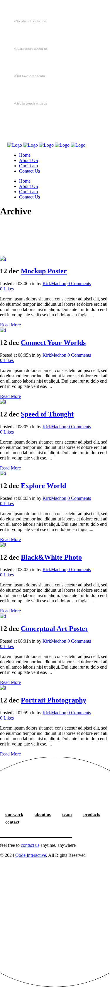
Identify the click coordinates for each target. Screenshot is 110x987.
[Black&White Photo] (3, 544)
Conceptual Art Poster (54, 628)
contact (12, 822)
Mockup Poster (44, 271)
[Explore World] (3, 473)
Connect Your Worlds (53, 342)
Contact (26, 115)
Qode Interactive (30, 855)
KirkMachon (54, 283)
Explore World (43, 486)
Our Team (29, 88)
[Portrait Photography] (3, 687)
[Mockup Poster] (3, 258)
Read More (10, 324)
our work (14, 814)
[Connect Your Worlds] (3, 330)
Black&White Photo (51, 557)
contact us (30, 845)
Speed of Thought (47, 414)
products (91, 814)
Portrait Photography (53, 700)
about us (43, 814)
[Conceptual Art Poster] (3, 616)
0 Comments (79, 283)
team (67, 814)
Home (23, 33)
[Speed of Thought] (3, 401)
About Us (28, 61)
